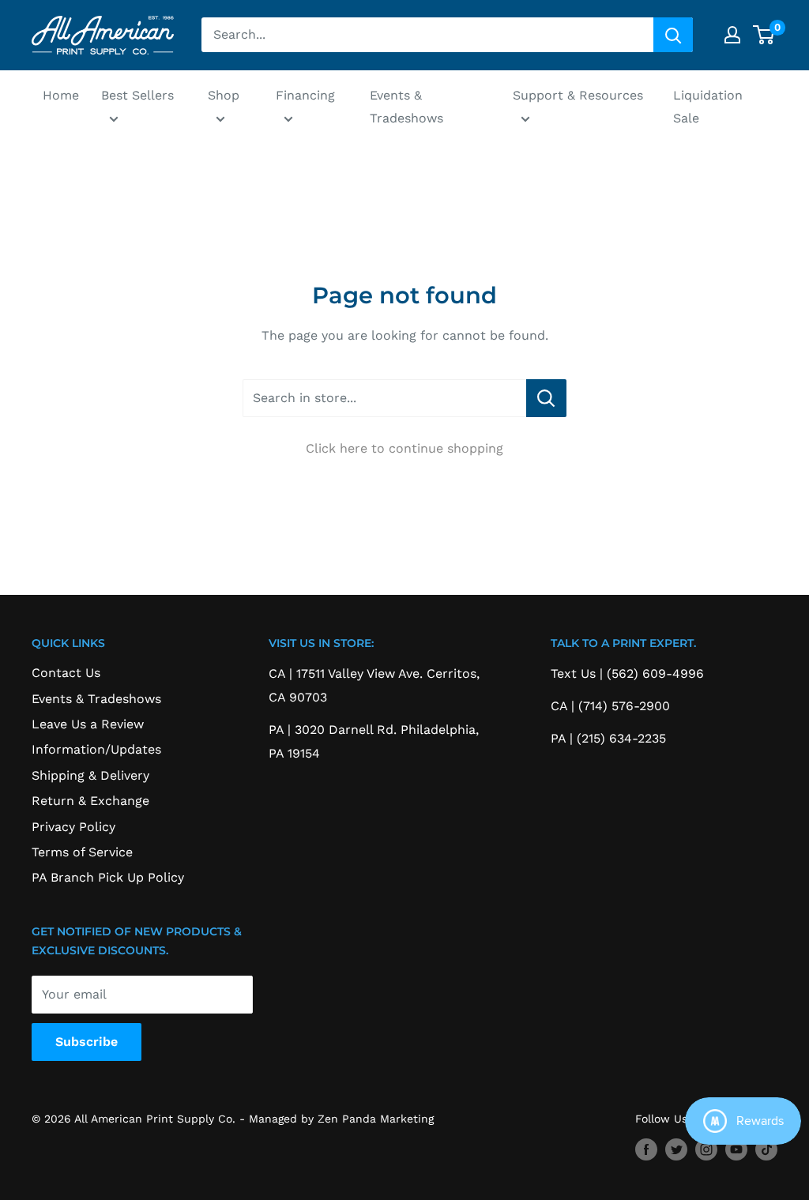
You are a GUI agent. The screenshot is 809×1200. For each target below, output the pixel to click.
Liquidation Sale (708, 107)
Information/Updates (96, 749)
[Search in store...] (546, 398)
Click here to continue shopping (404, 448)
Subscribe (86, 1041)
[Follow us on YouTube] (736, 1149)
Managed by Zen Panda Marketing (341, 1118)
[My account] (732, 34)
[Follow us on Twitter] (676, 1149)
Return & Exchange (90, 800)
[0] (764, 34)
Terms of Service (82, 852)
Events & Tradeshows (406, 107)
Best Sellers (137, 95)
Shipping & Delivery (90, 775)
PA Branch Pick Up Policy (108, 877)
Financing (305, 95)
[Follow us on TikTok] (766, 1149)
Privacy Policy (73, 826)
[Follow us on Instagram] (706, 1149)
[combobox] (427, 34)
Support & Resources (578, 95)
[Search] (673, 34)
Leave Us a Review (88, 724)
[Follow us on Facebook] (646, 1149)
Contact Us (66, 672)
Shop (223, 95)
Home (61, 95)
